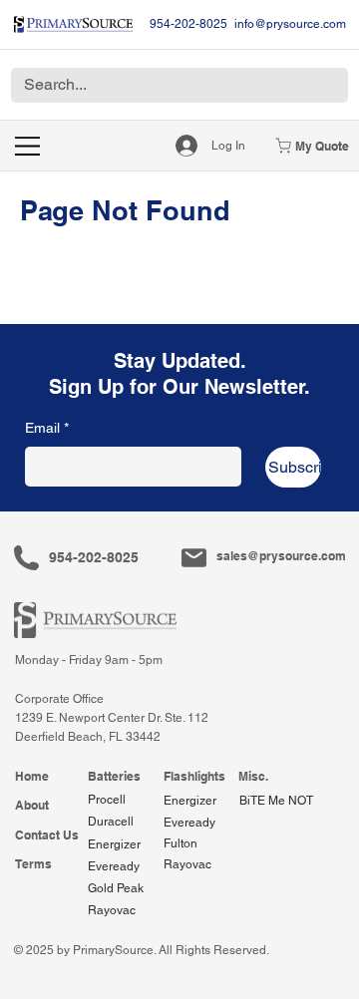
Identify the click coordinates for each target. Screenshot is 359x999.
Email (47, 428)
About (32, 805)
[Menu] (28, 146)
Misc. (253, 776)
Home (32, 776)
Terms (33, 863)
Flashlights (194, 776)
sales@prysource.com (281, 555)
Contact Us (47, 835)
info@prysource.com (290, 24)
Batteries (114, 776)
